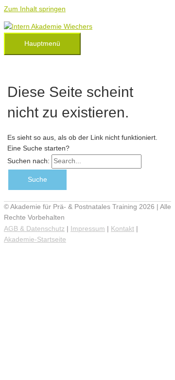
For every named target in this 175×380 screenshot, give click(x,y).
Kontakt (122, 228)
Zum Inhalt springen (35, 9)
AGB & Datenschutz (34, 228)
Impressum (87, 228)
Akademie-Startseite (35, 239)
